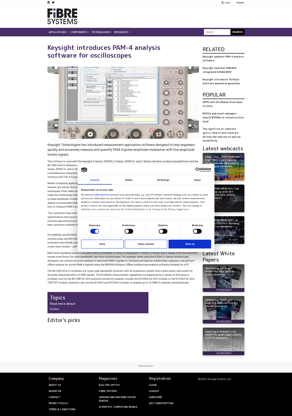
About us (55, 385)
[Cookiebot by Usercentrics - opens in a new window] (197, 170)
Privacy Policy (58, 403)
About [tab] (197, 180)
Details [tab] (129, 180)
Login (152, 385)
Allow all (189, 244)
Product (54, 308)
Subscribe (155, 397)
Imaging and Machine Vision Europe (117, 398)
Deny (102, 244)
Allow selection (146, 244)
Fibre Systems (108, 391)
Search (237, 31)
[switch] (129, 231)
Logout (154, 391)
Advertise (55, 391)
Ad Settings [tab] (163, 180)
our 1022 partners (100, 194)
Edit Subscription (161, 403)
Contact (54, 397)
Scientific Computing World (118, 407)
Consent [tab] (94, 180)
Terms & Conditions (62, 409)
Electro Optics (109, 385)
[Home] (62, 10)
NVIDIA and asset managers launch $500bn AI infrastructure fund (223, 117)
